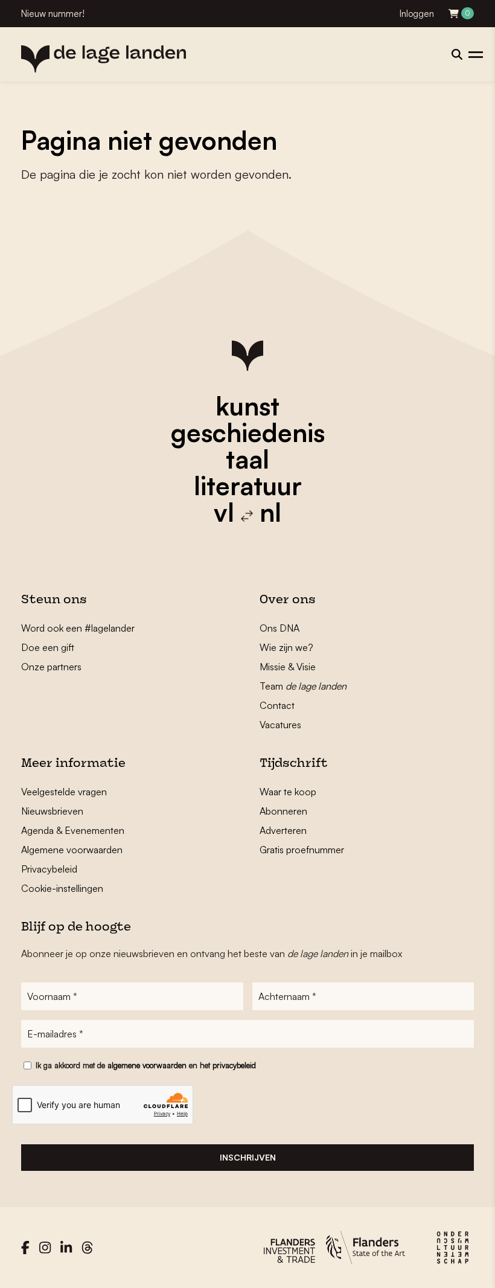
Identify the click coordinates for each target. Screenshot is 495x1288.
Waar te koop (288, 792)
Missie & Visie (288, 667)
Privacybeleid (49, 869)
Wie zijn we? (286, 647)
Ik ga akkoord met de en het (146, 1065)
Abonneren (283, 811)
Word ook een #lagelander (78, 628)
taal (247, 459)
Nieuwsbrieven (52, 811)
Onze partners (51, 667)
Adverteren (283, 830)
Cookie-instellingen (62, 888)
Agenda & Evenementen (72, 830)
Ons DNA (279, 628)
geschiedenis (248, 432)
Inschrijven (248, 1157)
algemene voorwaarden (147, 1065)
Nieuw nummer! (53, 13)
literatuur (248, 485)
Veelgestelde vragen (64, 792)
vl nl (247, 512)
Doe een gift (47, 647)
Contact (277, 705)
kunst (247, 405)
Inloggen (417, 13)
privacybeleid (234, 1065)
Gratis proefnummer (302, 850)
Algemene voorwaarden (72, 850)
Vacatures (280, 725)
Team (303, 686)
